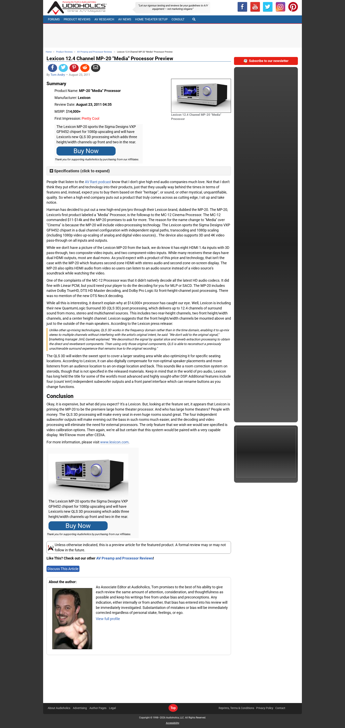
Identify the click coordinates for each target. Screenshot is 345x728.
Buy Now (86, 151)
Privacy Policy (264, 708)
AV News (124, 19)
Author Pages (97, 708)
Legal (112, 708)
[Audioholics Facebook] (242, 7)
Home (49, 52)
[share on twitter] (63, 68)
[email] (95, 68)
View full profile (108, 619)
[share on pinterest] (74, 68)
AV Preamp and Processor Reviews (94, 52)
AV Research (104, 19)
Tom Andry (58, 75)
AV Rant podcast (98, 182)
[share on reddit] (84, 68)
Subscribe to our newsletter (268, 61)
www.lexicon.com (114, 442)
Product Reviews (77, 19)
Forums (54, 19)
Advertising (80, 708)
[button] (255, 7)
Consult (178, 19)
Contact (280, 708)
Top (173, 708)
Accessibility (172, 723)
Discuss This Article (63, 569)
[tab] (139, 171)
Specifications (66, 171)
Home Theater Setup (151, 19)
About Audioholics (59, 708)
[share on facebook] (52, 68)
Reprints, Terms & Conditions (236, 708)
